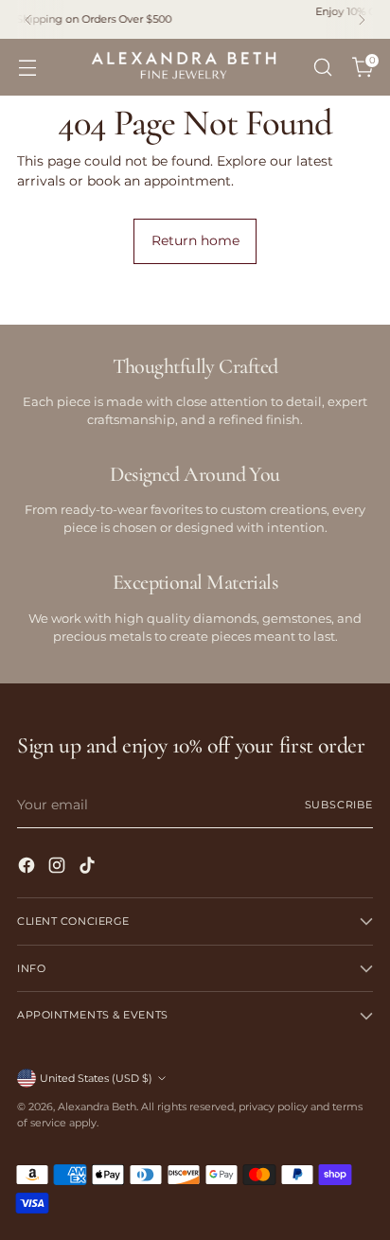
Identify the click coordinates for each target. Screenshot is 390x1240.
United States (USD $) (96, 1078)
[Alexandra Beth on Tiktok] (89, 868)
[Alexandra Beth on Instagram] (58, 868)
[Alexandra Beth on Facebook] (28, 868)
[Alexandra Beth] (183, 67)
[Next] (361, 19)
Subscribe (339, 804)
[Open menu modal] (27, 67)
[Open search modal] (322, 67)
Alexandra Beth (97, 1106)
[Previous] (28, 19)
